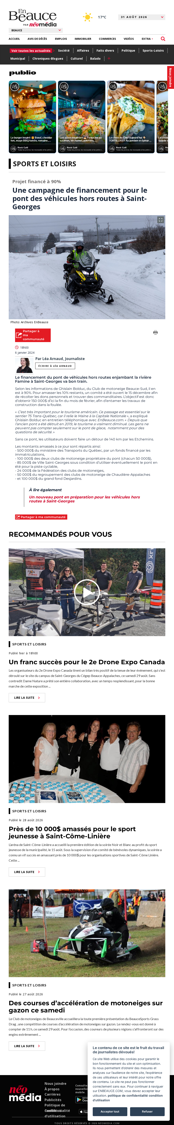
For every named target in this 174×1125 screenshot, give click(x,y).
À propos (52, 1089)
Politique (128, 50)
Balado (95, 58)
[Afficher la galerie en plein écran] (160, 219)
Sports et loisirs (44, 163)
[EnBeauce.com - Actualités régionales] (32, 17)
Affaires (83, 50)
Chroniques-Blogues (47, 58)
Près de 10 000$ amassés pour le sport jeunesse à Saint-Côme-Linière (72, 832)
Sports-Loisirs (153, 50)
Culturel (77, 58)
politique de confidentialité (128, 1095)
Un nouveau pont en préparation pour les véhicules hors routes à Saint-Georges (84, 499)
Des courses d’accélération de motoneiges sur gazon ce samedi (86, 1006)
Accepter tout (110, 1111)
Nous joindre (55, 1083)
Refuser (147, 1111)
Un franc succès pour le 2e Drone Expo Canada (87, 662)
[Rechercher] (163, 39)
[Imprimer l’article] (155, 333)
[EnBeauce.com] (25, 1099)
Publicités (53, 1099)
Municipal (17, 58)
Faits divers (105, 50)
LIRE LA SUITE (24, 698)
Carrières (52, 1094)
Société (64, 50)
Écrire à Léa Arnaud (55, 365)
